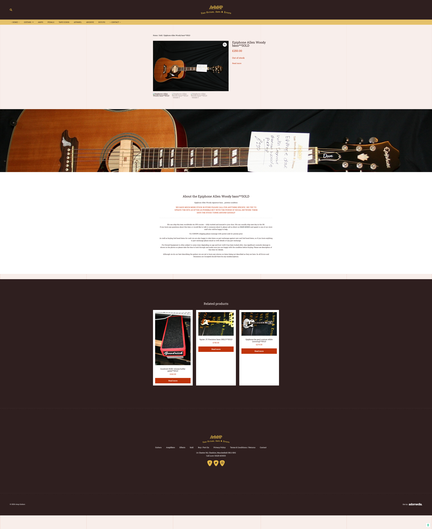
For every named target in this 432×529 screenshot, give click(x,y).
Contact (263, 447)
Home (155, 35)
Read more (236, 63)
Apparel (78, 22)
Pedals (51, 22)
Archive (90, 22)
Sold (160, 35)
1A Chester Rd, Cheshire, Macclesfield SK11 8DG (216, 452)
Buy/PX (101, 22)
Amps (40, 22)
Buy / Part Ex (203, 447)
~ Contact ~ (115, 22)
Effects (182, 447)
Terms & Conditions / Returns (242, 447)
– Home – (15, 22)
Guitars (27, 22)
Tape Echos (64, 22)
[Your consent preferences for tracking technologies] (428, 525)
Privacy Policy (220, 447)
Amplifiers (170, 447)
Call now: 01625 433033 (216, 455)
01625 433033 (245, 227)
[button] (11, 10)
